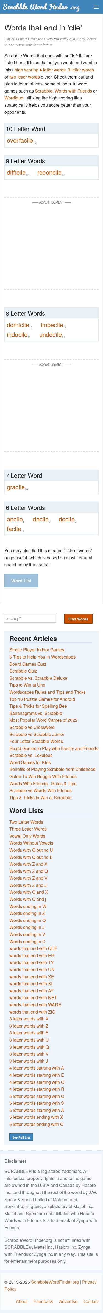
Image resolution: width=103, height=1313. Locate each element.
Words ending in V (27, 934)
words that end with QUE (33, 948)
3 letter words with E (29, 1032)
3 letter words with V (29, 1054)
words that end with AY (31, 990)
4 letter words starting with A (36, 1068)
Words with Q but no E (31, 857)
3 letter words (81, 69)
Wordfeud (13, 98)
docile (67, 519)
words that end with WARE (35, 1004)
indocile (19, 334)
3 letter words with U (29, 1040)
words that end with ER (31, 955)
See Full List (21, 1137)
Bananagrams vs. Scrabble (35, 713)
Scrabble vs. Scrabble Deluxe (38, 678)
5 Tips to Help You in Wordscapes (42, 657)
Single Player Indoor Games (36, 649)
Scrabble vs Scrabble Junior (36, 734)
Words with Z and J (28, 885)
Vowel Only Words (27, 836)
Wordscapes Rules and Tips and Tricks (47, 692)
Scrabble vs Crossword (32, 727)
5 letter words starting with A (36, 1110)
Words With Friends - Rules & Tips (42, 783)
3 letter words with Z (28, 1026)
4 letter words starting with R (36, 1089)
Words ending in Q (27, 920)
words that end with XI (30, 983)
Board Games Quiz (27, 664)
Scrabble (43, 91)
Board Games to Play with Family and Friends (53, 748)
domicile (20, 324)
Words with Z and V (28, 878)
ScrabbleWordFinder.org (55, 1282)
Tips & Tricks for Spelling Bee (38, 706)
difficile (18, 172)
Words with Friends (73, 91)
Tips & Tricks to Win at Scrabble (40, 797)
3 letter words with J (28, 1061)
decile (41, 519)
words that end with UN (32, 969)
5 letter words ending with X (36, 1117)
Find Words (78, 618)
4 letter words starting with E (36, 1075)
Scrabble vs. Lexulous (30, 755)
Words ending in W (27, 906)
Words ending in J (26, 927)
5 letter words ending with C (36, 1124)
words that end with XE (31, 976)
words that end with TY (31, 962)
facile (15, 528)
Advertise (68, 1301)
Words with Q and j (27, 899)
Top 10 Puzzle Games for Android (42, 699)
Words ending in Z (27, 913)
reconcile (51, 172)
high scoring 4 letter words (40, 69)
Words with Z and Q (28, 871)
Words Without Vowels (31, 843)
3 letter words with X (29, 1018)
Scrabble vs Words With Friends (40, 790)
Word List (21, 581)
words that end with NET (33, 997)
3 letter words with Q (29, 1047)
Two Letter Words (26, 822)
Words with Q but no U (31, 850)
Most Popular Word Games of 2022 (43, 720)
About (21, 1301)
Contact (91, 1301)
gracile (17, 486)
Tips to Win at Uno (27, 685)
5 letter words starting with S (36, 1103)
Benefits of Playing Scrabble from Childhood (52, 769)
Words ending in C (27, 941)
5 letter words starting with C (36, 1096)
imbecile (54, 324)
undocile (52, 334)
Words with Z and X (28, 864)
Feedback (43, 1301)
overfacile (22, 140)
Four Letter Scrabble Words (36, 741)
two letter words (24, 77)
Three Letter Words (28, 829)
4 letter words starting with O (36, 1082)
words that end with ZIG (32, 1012)
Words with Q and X (28, 892)
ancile (15, 519)
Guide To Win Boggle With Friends (43, 776)
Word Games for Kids (30, 762)
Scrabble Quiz (23, 671)
